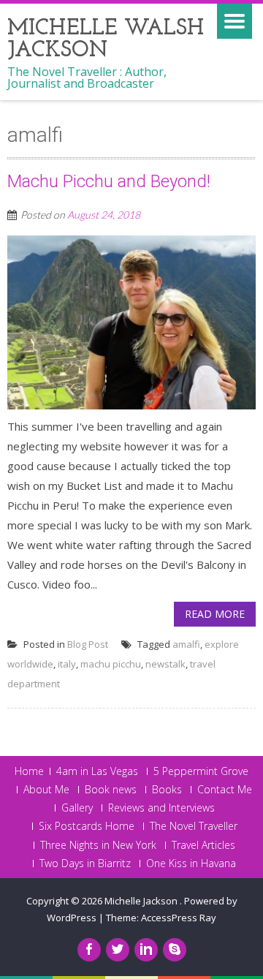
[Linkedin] (146, 949)
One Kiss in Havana (191, 863)
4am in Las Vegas (97, 771)
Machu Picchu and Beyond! (108, 181)
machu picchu (110, 663)
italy (67, 663)
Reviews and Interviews (161, 808)
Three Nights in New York (98, 845)
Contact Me (224, 789)
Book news (111, 789)
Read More (215, 614)
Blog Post (87, 644)
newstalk (165, 663)
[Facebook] (89, 949)
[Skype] (174, 949)
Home (29, 771)
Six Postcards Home (86, 826)
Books (167, 789)
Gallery (77, 808)
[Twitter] (117, 949)
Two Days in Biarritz (85, 863)
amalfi (186, 644)
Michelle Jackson (142, 900)
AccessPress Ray (178, 917)
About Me (46, 789)
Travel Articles (203, 845)
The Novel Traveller (193, 826)
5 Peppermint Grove (200, 771)
